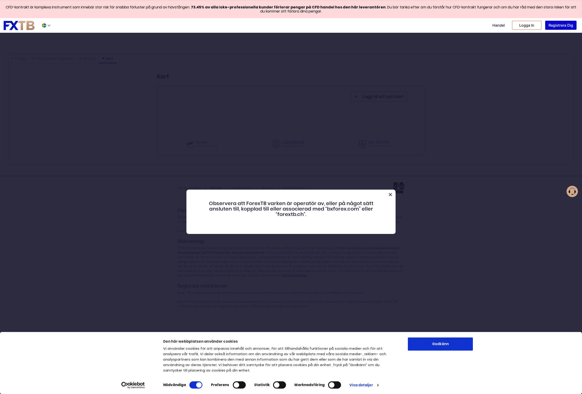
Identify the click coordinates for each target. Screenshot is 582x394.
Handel (498, 25)
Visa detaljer (361, 385)
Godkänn (440, 343)
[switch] (239, 385)
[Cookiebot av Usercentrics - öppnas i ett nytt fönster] (133, 385)
